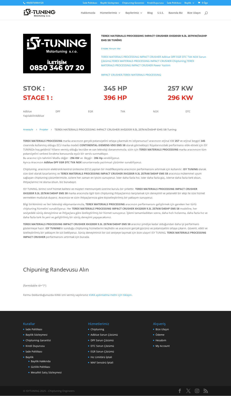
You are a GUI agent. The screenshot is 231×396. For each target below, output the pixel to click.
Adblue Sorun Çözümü (104, 334)
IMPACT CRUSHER (111, 74)
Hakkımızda (88, 13)
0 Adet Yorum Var (111, 48)
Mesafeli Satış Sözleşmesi (46, 372)
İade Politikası (90, 3)
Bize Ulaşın (194, 13)
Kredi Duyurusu (155, 3)
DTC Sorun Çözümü (102, 346)
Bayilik (187, 3)
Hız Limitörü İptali (101, 357)
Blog (150, 13)
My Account (163, 346)
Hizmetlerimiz (108, 13)
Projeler (44, 129)
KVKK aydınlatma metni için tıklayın (110, 295)
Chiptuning (97, 329)
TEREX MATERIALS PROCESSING (142, 74)
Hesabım (161, 340)
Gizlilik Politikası (40, 367)
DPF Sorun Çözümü (102, 340)
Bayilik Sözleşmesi (109, 3)
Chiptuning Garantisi (133, 3)
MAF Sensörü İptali (102, 362)
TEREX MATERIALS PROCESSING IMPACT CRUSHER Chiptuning (149, 61)
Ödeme (160, 334)
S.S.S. (160, 13)
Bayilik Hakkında (41, 361)
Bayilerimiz (132, 13)
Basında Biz (176, 13)
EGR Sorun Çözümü (102, 351)
